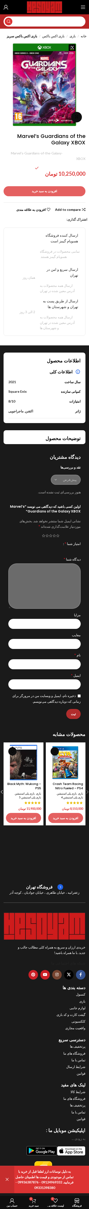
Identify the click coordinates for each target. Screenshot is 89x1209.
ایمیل (76, 675)
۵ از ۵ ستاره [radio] (43, 535)
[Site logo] (44, 7)
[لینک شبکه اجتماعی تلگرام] (40, 219)
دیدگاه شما (72, 559)
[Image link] (44, 926)
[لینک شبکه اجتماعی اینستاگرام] (57, 975)
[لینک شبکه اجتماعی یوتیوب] (45, 975)
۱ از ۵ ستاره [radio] (58, 535)
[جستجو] (8, 21)
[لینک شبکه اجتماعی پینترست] (52, 219)
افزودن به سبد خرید (44, 191)
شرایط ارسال (75, 1067)
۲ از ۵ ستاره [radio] (54, 535)
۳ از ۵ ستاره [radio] (50, 535)
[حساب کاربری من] (6, 7)
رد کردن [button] (7, 1179)
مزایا (77, 615)
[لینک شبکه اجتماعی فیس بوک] (63, 219)
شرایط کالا (77, 1092)
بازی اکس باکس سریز (22, 36)
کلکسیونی (78, 1021)
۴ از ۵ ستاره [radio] (47, 535)
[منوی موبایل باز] (83, 7)
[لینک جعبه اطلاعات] (44, 887)
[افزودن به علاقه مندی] (55, 751)
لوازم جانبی (77, 1008)
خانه (84, 36)
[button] (65, 818)
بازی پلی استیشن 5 (30, 797)
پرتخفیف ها (77, 1046)
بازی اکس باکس (53, 36)
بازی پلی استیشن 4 (72, 797)
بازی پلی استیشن (67, 793)
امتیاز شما (73, 543)
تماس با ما (78, 1060)
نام (77, 655)
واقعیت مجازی (75, 1028)
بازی (73, 36)
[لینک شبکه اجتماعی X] (58, 219)
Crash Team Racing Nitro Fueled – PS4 (68, 786)
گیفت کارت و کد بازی (70, 1015)
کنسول (80, 994)
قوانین (81, 1073)
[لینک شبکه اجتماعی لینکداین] (46, 219)
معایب (76, 635)
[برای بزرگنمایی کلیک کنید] (76, 117)
